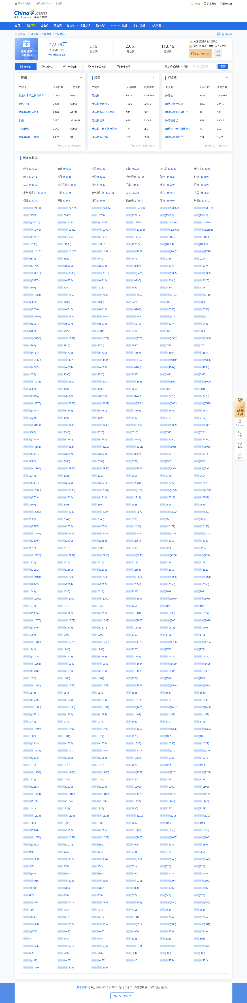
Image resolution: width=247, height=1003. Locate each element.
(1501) (105, 707)
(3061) (35, 453)
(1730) (134, 649)
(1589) (66, 678)
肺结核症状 (98, 120)
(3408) (71, 425)
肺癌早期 (24, 103)
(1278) (205, 757)
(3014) (205, 453)
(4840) (134, 345)
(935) (66, 866)
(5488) (205, 323)
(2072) (35, 584)
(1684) (103, 656)
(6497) (66, 302)
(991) (171, 844)
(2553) (32, 519)
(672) (34, 931)
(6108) (137, 309)
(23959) (174, 208)
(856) (66, 895)
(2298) (169, 548)
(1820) (35, 627)
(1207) (171, 786)
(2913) (134, 475)
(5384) (100, 331)
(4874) (100, 345)
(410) (36, 967)
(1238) (208, 772)
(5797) (174, 316)
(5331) (169, 331)
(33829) (204, 184)
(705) (205, 916)
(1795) (169, 634)
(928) (168, 866)
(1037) (139, 837)
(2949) (32, 475)
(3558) (137, 410)
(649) (205, 931)
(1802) (66, 634)
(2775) (174, 490)
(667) (102, 931)
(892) (68, 888)
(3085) (174, 446)
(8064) (66, 287)
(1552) (71, 685)
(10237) (72, 251)
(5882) (71, 316)
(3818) (202, 388)
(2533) (202, 519)
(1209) (103, 786)
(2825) (205, 482)
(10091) (106, 251)
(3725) (205, 396)
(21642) (67, 215)
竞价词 (58, 25)
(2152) (171, 569)
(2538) (134, 519)
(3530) (205, 410)
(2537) (169, 519)
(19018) (35, 222)
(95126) (135, 168)
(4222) (35, 367)
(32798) (67, 192)
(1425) (202, 721)
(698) (36, 924)
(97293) (67, 168)
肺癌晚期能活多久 (29, 112)
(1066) (69, 830)
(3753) (103, 396)
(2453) (37, 533)
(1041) (105, 837)
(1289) (69, 757)
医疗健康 (46, 34)
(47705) (141, 176)
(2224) (208, 555)
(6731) (174, 294)
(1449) (32, 721)
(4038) (134, 374)
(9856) (139, 251)
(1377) (100, 736)
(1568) (202, 678)
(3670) (37, 403)
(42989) (33, 184)
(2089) (105, 576)
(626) (134, 938)
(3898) (32, 388)
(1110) (139, 815)
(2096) (71, 576)
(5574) (171, 323)
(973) (134, 851)
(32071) (109, 192)
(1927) (69, 613)
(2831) (103, 482)
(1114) (105, 815)
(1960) (100, 605)
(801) (71, 902)
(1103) (207, 815)
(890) (136, 888)
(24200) (140, 208)
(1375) (134, 736)
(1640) (71, 663)
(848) (168, 895)
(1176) (207, 793)
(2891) (35, 482)
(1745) (66, 649)
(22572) (32, 215)
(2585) (71, 511)
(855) (100, 895)
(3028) (103, 453)
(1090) (66, 822)
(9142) (35, 265)
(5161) (71, 338)
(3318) (134, 432)
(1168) (35, 801)
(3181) (37, 446)
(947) (207, 859)
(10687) (135, 244)
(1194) (37, 793)
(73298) (206, 168)
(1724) (202, 649)
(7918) (100, 287)
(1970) (32, 605)
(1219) (169, 779)
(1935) (35, 613)
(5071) (105, 338)
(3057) (69, 453)
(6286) (35, 309)
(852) (134, 895)
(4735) (69, 352)
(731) (68, 916)
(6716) (208, 294)
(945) (31, 866)
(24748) (37, 208)
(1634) (139, 663)
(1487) (174, 707)
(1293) (35, 757)
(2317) (32, 548)
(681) (207, 924)
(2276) (37, 555)
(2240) (174, 555)
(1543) (32, 692)
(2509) (69, 526)
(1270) (134, 765)
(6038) (205, 309)
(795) (105, 902)
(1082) (169, 822)
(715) (171, 916)
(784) (173, 902)
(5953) (37, 316)
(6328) (202, 302)
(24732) (72, 208)
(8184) (171, 280)
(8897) (137, 265)
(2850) (69, 482)
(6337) (169, 302)
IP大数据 (156, 25)
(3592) (69, 410)
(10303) (203, 244)
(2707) (32, 504)
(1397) (139, 728)
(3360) (32, 432)
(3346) (66, 432)
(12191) (208, 229)
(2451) (71, 533)
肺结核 (95, 95)
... (81, 76)
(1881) (137, 613)
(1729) (169, 649)
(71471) (33, 176)
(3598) (208, 403)
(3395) (139, 425)
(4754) (35, 352)
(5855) (105, 316)
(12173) (35, 236)
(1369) (169, 736)
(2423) (105, 533)
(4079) (32, 374)
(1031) (35, 844)
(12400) (174, 229)
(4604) (171, 352)
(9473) (134, 258)
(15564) (137, 222)
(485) (68, 960)
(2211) (134, 562)
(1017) (69, 844)
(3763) (69, 396)
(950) (139, 859)
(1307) (105, 750)
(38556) (72, 184)
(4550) (37, 359)
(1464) (103, 714)
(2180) (69, 569)
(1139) (66, 808)
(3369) (174, 425)
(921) (136, 873)
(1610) (103, 671)
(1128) (37, 815)
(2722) (69, 497)
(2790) (139, 490)
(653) (171, 931)
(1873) (37, 620)
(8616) (37, 273)
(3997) (202, 374)
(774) (100, 909)
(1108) (173, 815)
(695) (105, 924)
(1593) (32, 678)
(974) (100, 851)
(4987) (174, 338)
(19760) (101, 215)
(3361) (208, 425)
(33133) (41, 192)
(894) (34, 888)
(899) (207, 880)
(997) (102, 844)
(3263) (35, 439)
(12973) (106, 229)
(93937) (172, 168)
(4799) (169, 345)
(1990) (174, 598)
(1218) (202, 779)
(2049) (32, 591)
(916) (36, 880)
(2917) (100, 475)
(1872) (71, 620)
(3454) (169, 417)
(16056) (103, 222)
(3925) (139, 381)
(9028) (103, 265)
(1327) (205, 743)
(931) (134, 866)
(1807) (32, 634)
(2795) (71, 490)
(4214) (69, 367)
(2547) (66, 519)
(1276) (32, 765)
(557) (207, 945)
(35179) (170, 184)
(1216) (35, 786)
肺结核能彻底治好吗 (103, 112)
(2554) (208, 511)
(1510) (171, 699)
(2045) (66, 591)
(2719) (103, 497)
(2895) (169, 475)
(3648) (71, 403)
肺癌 (21, 120)
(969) (202, 851)
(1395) (174, 728)
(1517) (137, 699)
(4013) (169, 374)
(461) (136, 960)
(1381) (66, 736)
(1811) (171, 627)
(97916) (33, 168)
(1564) (37, 685)
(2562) (174, 511)
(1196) (205, 786)
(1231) (134, 779)
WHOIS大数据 (119, 25)
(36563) (135, 184)
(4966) (208, 338)
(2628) (134, 504)
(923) (34, 873)
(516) (100, 953)
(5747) (208, 316)
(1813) (137, 627)
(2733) (35, 497)
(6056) (171, 309)
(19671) (135, 215)
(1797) (134, 634)
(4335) (208, 359)
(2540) (100, 519)
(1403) (105, 728)
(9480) (100, 258)
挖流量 (71, 25)
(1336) (69, 743)
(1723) (35, 656)
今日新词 (85, 25)
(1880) (171, 613)
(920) (205, 873)
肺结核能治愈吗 (101, 137)
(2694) (100, 504)
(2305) (134, 548)
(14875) (206, 222)
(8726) (171, 265)
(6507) (32, 302)
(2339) (205, 540)
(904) (173, 880)
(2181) (35, 569)
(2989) (169, 461)
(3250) (69, 439)
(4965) (32, 345)
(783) (207, 902)
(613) (168, 938)
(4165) (137, 367)
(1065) (103, 830)
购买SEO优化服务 (72, 146)
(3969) (71, 381)
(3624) (139, 403)
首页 (17, 25)
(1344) (35, 743)
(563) (173, 945)
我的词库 (101, 25)
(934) (100, 866)
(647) (31, 938)
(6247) (69, 309)
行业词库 (30, 25)
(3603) (174, 403)
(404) (71, 967)
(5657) (35, 323)
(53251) (101, 176)
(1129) (202, 808)
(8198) (137, 280)
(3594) (35, 410)
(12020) (103, 236)
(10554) (169, 244)
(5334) (134, 331)
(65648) (67, 176)
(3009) (32, 461)
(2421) (139, 533)
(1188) (71, 793)
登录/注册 (227, 4)
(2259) (105, 555)
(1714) (69, 656)
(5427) (66, 331)
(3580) (103, 410)
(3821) (169, 388)
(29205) (135, 192)
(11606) (206, 236)
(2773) (208, 490)
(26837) (67, 200)
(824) (36, 902)
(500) (168, 953)
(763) (168, 909)
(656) (136, 931)
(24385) (106, 208)
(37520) (101, 184)
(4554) (205, 352)
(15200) (172, 222)
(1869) (105, 620)
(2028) (100, 591)
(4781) (202, 345)
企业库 (45, 25)
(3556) (171, 410)
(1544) (208, 685)
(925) (202, 866)
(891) (102, 888)
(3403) (105, 425)
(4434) (105, 359)
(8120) (205, 280)
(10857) (101, 244)
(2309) (100, 548)
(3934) (105, 381)
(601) (71, 945)
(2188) (202, 562)
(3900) (208, 381)
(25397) (141, 200)
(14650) (37, 229)
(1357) (202, 736)
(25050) (170, 200)
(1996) (139, 598)
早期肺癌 (24, 128)
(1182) (105, 793)
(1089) (100, 822)
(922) (102, 873)
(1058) (171, 830)
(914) (71, 880)
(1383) (208, 728)
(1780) (37, 642)
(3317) (169, 432)
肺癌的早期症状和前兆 (31, 95)
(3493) (134, 417)
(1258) (202, 765)
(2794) (105, 490)
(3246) (137, 439)
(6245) (103, 309)
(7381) (37, 294)
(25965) (101, 200)
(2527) (35, 526)
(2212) (66, 562)
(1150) (137, 801)
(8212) (103, 280)
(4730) (103, 352)
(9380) (169, 258)
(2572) (139, 511)
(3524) (32, 417)
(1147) (171, 801)
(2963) (71, 468)
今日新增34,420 (56, 55)
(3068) (208, 446)
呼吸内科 (59, 34)
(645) (100, 938)
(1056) (205, 830)
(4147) (171, 367)
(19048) (203, 215)
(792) (139, 902)
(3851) (134, 388)
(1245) (105, 772)
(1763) (139, 642)
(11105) (67, 244)
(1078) (35, 830)
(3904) (174, 381)
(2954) (139, 468)
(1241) (174, 772)
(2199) (169, 562)
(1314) (71, 750)
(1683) (137, 656)
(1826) (208, 620)
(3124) (71, 446)
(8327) (35, 280)
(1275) (66, 765)
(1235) (32, 779)
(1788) (202, 634)
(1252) (37, 772)
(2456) (205, 526)
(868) (205, 888)
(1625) (208, 663)
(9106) (69, 265)
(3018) (171, 453)
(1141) (32, 808)
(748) (34, 916)
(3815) (35, 396)
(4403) (139, 359)
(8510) (105, 273)
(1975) (208, 598)
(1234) (100, 779)
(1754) (208, 642)
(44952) (170, 176)
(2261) (71, 555)
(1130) (168, 808)
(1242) (139, 772)
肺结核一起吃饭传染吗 (104, 128)
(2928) (66, 475)
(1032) (208, 837)
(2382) (103, 540)
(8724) (205, 265)
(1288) (137, 757)
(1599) (205, 671)
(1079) (202, 822)
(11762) (137, 236)
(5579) (103, 323)
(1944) (202, 605)
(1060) (137, 830)
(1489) (139, 707)
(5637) (69, 323)
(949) (173, 859)
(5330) (202, 331)
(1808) (205, 627)
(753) (202, 909)
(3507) (66, 417)
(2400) (35, 540)
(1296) (208, 750)
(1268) (169, 765)
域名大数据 (139, 25)
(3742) (137, 396)
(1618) (35, 671)
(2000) (105, 598)
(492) (34, 960)
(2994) (100, 461)
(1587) (100, 678)
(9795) (208, 251)
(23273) (208, 208)
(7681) (134, 287)
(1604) (171, 671)
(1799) (100, 634)
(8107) (32, 287)
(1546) (139, 685)
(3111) (139, 446)
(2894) (202, 475)
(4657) (137, 352)
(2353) (171, 540)
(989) (205, 844)
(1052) (71, 837)
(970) (168, 851)
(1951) (169, 605)
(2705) (66, 504)
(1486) (208, 707)
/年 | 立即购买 (200, 54)
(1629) (174, 663)
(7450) (169, 287)
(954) (105, 859)
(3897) (66, 388)
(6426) (134, 302)
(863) (31, 895)
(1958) (134, 605)
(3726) (171, 396)
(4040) (100, 374)
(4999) (139, 338)
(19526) (169, 215)
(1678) (171, 656)
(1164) (69, 801)
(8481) (139, 273)
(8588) (71, 273)
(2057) (137, 584)
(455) (171, 960)
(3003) (66, 461)
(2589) (37, 511)
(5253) (37, 338)
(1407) (37, 728)
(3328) (100, 432)
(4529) (71, 359)
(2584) (105, 511)
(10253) (37, 251)
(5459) (32, 331)
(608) (202, 938)
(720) (102, 916)
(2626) (169, 504)
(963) (36, 859)
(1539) (100, 692)
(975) (66, 851)
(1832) (139, 620)
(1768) (105, 642)
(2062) (103, 584)
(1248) (71, 772)
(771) (134, 909)
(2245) (139, 555)
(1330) (137, 743)
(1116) (71, 815)
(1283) (171, 757)
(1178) (139, 793)
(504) (134, 953)
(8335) (174, 273)
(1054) (37, 837)
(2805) (37, 490)
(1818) (69, 627)
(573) (139, 945)
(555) (31, 953)
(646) (66, 938)
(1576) (169, 678)
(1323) (37, 750)
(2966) (37, 468)
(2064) (69, 584)
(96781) (101, 168)
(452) (205, 960)
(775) (66, 909)
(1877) (205, 613)
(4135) (205, 367)
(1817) (103, 627)
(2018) (169, 591)
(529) (66, 953)
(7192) (105, 294)
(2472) (171, 526)
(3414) (37, 425)
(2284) (202, 548)
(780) (31, 909)
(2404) (208, 533)
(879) (171, 888)
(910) (105, 880)
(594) (105, 945)
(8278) (69, 280)
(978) (31, 851)
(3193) (205, 439)
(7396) (202, 287)
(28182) (204, 192)
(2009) (37, 598)
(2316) (66, 548)
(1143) (205, 801)
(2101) (37, 576)
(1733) (100, 649)
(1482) (35, 714)
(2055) (171, 584)
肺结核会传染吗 (101, 103)
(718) (136, 916)
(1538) (134, 692)
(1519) (103, 699)
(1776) (71, 642)
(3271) (202, 432)
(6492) (100, 302)
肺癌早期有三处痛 (29, 137)
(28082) (33, 200)
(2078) (208, 576)
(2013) (202, 591)
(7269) (71, 294)
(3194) (171, 439)
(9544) (32, 258)
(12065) (69, 236)
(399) (105, 967)
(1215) (69, 786)
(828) (202, 895)
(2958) (105, 468)
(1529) (69, 699)
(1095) (32, 822)
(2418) (174, 533)
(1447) (66, 721)
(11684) (172, 236)
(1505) (71, 707)
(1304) (139, 750)
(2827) (171, 482)
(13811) (72, 229)
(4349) (174, 359)
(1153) (103, 801)
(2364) (137, 540)
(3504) (100, 417)
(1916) (103, 613)
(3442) (202, 417)
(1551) (105, 685)
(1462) (137, 714)
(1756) (174, 642)
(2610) (202, 504)
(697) (71, 924)
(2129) (205, 569)
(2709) (205, 497)
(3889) (100, 388)
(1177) (173, 793)
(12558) (140, 229)
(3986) (37, 381)
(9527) (66, 258)
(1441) (134, 721)
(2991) (134, 461)
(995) (136, 844)
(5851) (139, 316)
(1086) (134, 822)
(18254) (69, 222)
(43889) (204, 176)
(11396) (32, 244)
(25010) (206, 200)
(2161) (103, 569)
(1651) (37, 663)
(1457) (205, 714)
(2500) (103, 526)
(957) (71, 859)
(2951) (208, 468)
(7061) (139, 294)
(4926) (66, 345)
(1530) (202, 692)
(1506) (205, 699)
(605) (36, 945)
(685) (173, 924)
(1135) (100, 808)
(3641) (105, 403)
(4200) (103, 367)
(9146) (202, 258)
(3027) (137, 453)
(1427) (169, 721)
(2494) (137, 526)
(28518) (170, 192)
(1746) (32, 649)
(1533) (169, 692)
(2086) (139, 576)
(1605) (137, 671)
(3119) (105, 446)
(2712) (137, 497)
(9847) (174, 251)
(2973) (202, 461)
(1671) (205, 656)
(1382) (32, 736)
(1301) (174, 750)
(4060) (66, 374)
